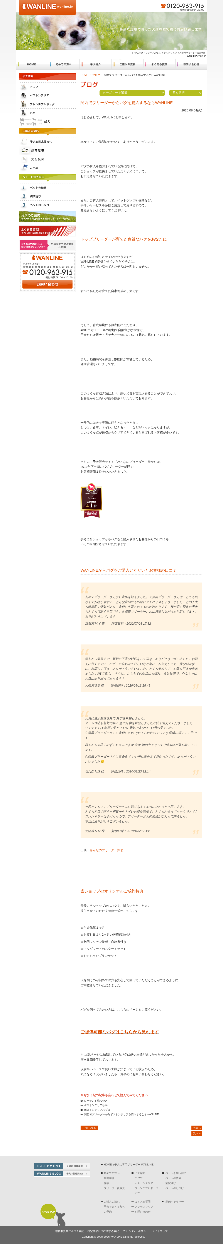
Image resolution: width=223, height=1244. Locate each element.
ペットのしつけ (175, 1188)
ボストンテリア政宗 (96, 1105)
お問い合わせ (142, 1211)
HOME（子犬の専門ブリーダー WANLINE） (130, 1164)
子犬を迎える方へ (114, 1206)
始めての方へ (112, 1173)
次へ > (197, 1133)
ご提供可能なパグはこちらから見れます (120, 1031)
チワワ (139, 1178)
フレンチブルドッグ (146, 1188)
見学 (106, 1183)
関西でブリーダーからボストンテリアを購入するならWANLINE (121, 1114)
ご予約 (108, 1211)
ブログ (96, 75)
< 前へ (197, 1128)
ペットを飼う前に (176, 1173)
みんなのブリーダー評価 (106, 850)
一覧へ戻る (89, 1128)
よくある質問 (142, 1201)
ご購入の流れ (112, 1201)
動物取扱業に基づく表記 (69, 1231)
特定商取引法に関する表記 (103, 1231)
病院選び (171, 1183)
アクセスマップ (144, 1206)
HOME (84, 75)
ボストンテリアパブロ (97, 1109)
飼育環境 (109, 1178)
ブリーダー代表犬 (114, 1188)
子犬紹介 (140, 1173)
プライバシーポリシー (135, 1231)
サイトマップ (160, 1231)
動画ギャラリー (175, 1201)
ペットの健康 (173, 1178)
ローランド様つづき (96, 1100)
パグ (137, 1193)
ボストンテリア (144, 1183)
